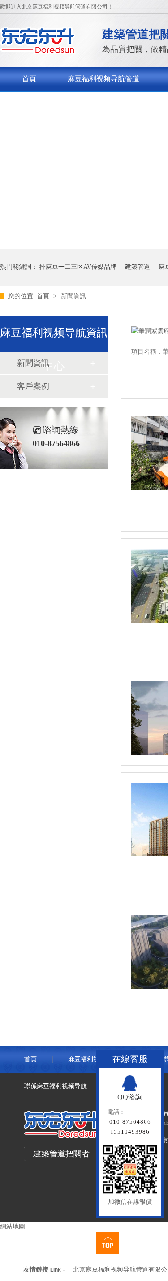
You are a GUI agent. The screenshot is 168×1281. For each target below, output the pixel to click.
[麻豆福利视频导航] (38, 52)
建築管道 (137, 267)
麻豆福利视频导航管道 (103, 78)
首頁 (29, 78)
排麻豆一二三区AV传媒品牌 (77, 267)
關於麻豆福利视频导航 (58, 102)
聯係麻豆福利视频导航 (55, 1086)
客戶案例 (33, 386)
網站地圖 (12, 1226)
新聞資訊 (73, 296)
